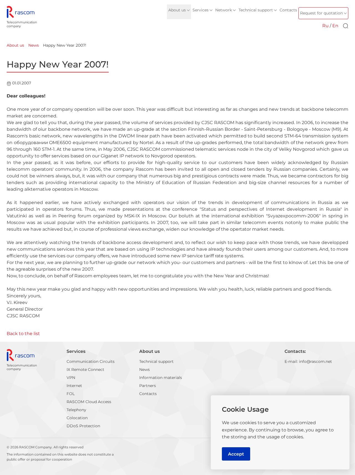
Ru (325, 25)
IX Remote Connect (85, 369)
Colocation (77, 417)
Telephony (76, 409)
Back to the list (23, 333)
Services (76, 351)
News (144, 369)
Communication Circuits (91, 361)
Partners (147, 385)
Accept (236, 454)
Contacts (148, 393)
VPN (71, 377)
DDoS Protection (83, 425)
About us (149, 351)
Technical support (156, 361)
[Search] (345, 26)
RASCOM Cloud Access (89, 401)
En (335, 25)
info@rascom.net (315, 361)
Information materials (160, 377)
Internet (74, 385)
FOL (71, 393)
